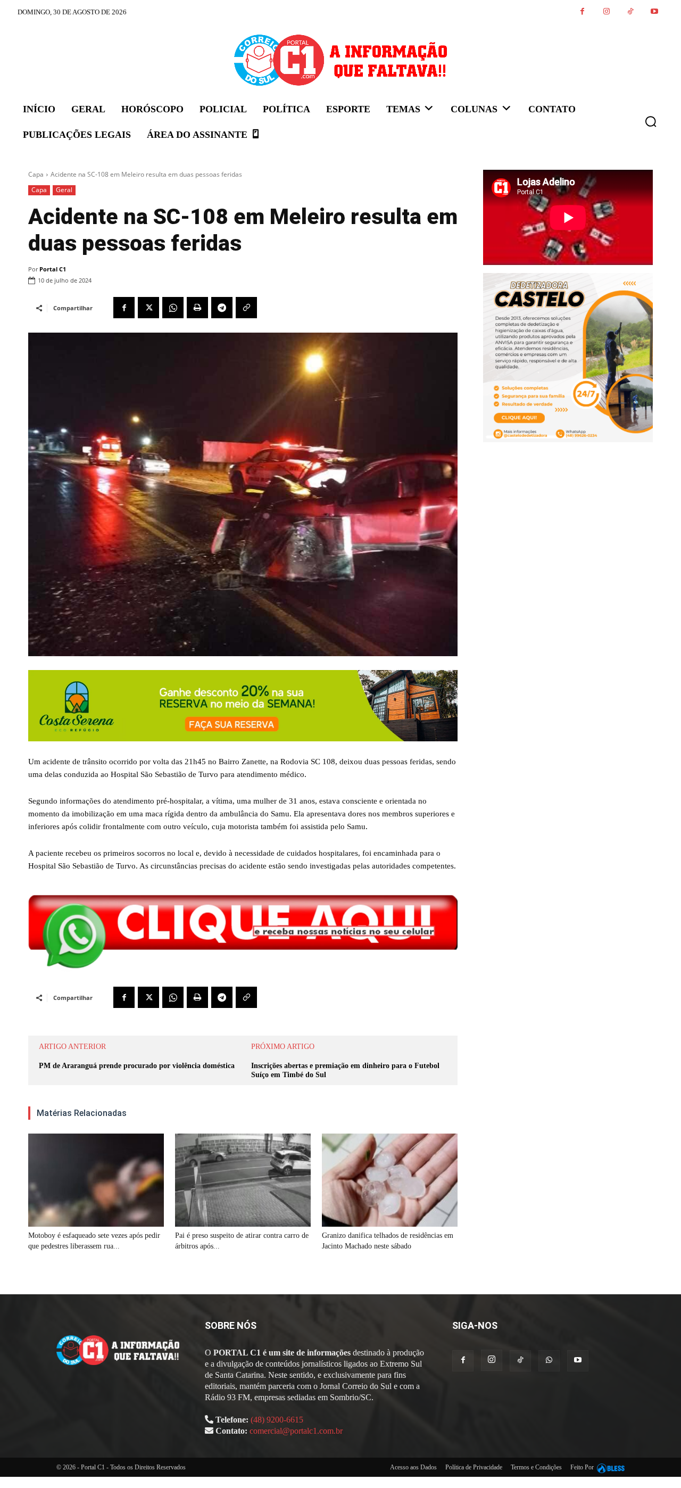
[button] (650, 121)
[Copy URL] (246, 307)
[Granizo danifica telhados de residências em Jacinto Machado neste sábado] (390, 1180)
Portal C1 (52, 269)
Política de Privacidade (473, 1467)
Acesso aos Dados (413, 1467)
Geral (64, 189)
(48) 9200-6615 (277, 1419)
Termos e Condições (536, 1467)
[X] (148, 307)
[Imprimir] (197, 307)
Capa (36, 174)
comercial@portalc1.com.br (296, 1430)
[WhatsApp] (173, 307)
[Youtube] (654, 12)
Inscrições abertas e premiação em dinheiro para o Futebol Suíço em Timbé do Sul (345, 1070)
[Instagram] (606, 12)
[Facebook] (582, 12)
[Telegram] (221, 307)
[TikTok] (630, 12)
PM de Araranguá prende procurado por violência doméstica (137, 1066)
